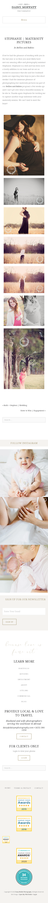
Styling (24, 690)
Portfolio (24, 668)
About (24, 685)
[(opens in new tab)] (24, 810)
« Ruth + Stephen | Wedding (14, 405)
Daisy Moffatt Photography (23, 892)
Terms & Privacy (22, 788)
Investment (24, 679)
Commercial (24, 696)
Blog (24, 702)
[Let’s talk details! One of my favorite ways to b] (24, 521)
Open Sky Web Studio (25, 894)
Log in (35, 894)
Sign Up (9, 622)
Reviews (24, 674)
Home (8, 788)
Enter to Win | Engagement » (33, 410)
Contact (38, 788)
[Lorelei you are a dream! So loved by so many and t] (24, 569)
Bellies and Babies (25, 47)
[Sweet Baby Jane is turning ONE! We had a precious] (24, 473)
